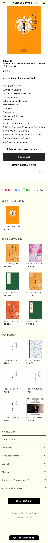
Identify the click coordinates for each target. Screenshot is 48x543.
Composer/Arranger (12, 456)
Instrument (7, 447)
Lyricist (5, 464)
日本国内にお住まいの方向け (24, 165)
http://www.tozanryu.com (15, 142)
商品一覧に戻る (24, 501)
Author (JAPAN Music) (12, 488)
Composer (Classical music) (15, 480)
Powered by (21, 517)
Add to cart (24, 157)
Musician (6, 472)
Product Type (9, 439)
